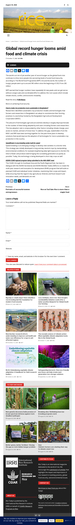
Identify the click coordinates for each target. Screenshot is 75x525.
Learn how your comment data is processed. (50, 264)
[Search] (66, 35)
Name (8, 233)
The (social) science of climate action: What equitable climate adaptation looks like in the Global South (53, 320)
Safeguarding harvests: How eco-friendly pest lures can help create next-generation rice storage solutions (53, 356)
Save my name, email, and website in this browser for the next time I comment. (36, 256)
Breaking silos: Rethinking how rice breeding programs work (53, 398)
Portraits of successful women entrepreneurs (18, 189)
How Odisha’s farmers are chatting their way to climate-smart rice (53, 432)
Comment (10, 206)
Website (9, 249)
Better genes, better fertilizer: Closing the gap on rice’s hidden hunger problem (21, 432)
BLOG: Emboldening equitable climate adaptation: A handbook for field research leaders (21, 356)
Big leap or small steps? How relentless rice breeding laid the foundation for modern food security (21, 284)
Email (8, 241)
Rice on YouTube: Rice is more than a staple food (55, 189)
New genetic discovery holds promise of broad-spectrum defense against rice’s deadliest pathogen (21, 398)
